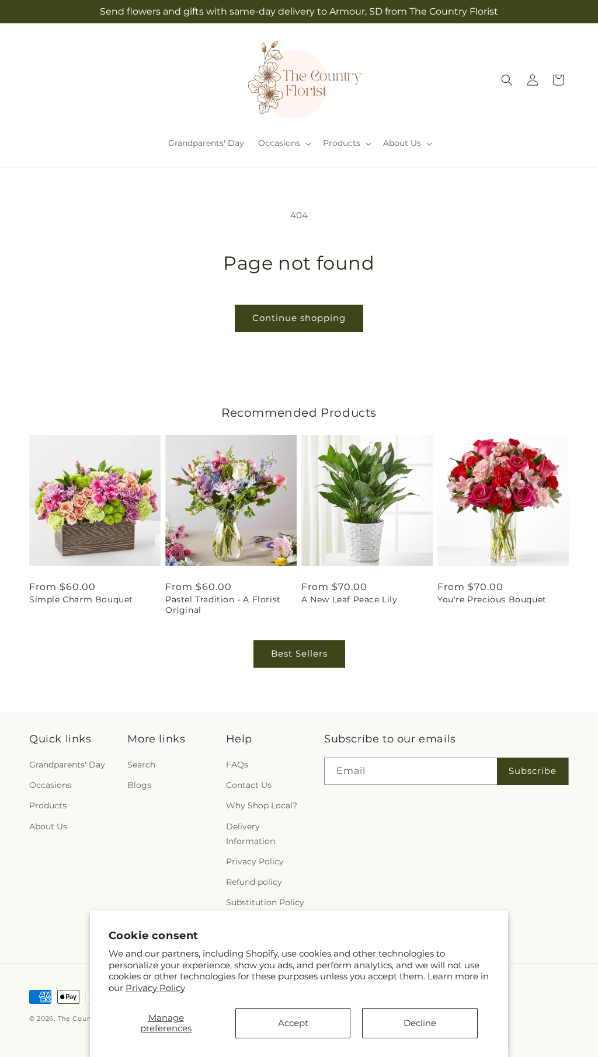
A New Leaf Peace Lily (349, 599)
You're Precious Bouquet (492, 599)
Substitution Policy (265, 902)
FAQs (237, 764)
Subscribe (533, 770)
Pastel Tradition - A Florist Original (223, 604)
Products (48, 805)
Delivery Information (250, 833)
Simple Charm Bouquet (81, 599)
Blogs (139, 785)
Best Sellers (299, 653)
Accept (293, 1022)
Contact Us (249, 785)
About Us (48, 826)
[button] (283, 143)
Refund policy (254, 882)
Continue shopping (299, 317)
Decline (420, 1022)
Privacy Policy (155, 987)
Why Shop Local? (261, 805)
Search (141, 764)
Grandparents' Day (67, 764)
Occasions (50, 785)
